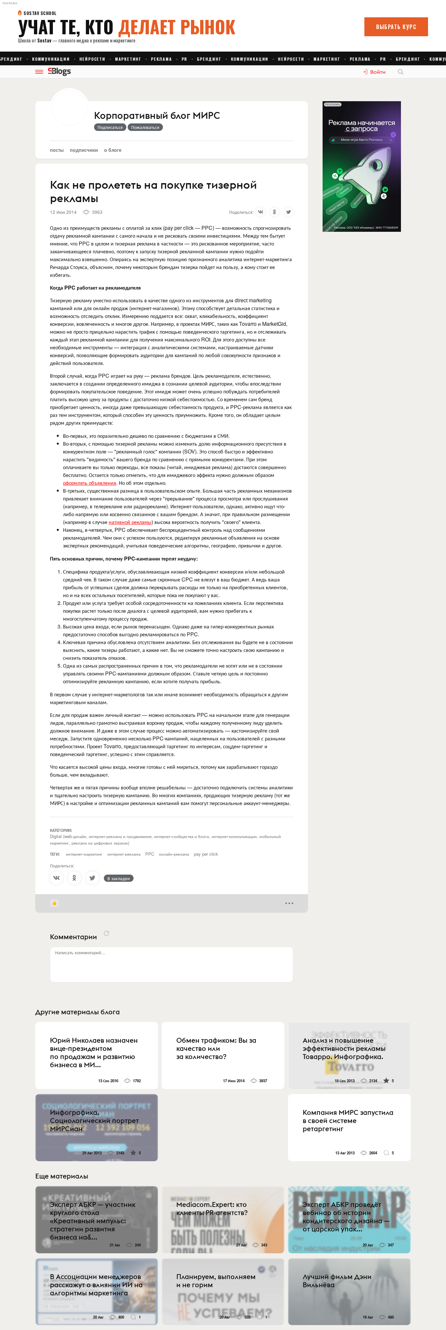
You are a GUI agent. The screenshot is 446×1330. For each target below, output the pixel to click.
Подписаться (110, 127)
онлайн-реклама (174, 854)
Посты (57, 149)
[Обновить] (106, 933)
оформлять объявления (89, 482)
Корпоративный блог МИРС (157, 116)
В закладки (118, 878)
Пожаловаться (145, 127)
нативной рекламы (130, 522)
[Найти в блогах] (400, 72)
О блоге (112, 149)
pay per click (206, 854)
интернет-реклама (123, 854)
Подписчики (84, 149)
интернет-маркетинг (84, 854)
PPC (149, 854)
